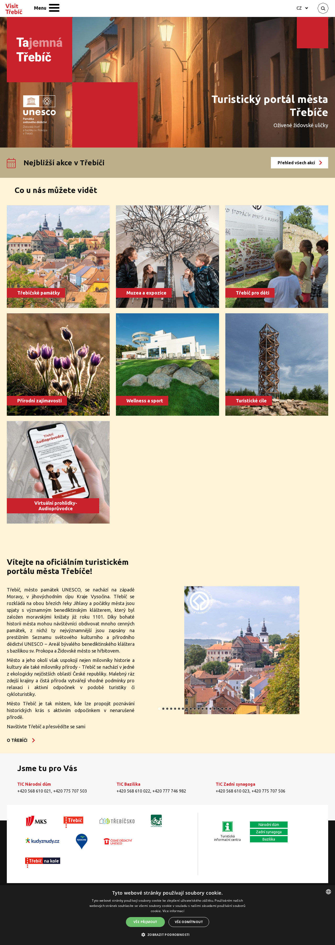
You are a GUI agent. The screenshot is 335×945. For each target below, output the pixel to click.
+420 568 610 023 (232, 791)
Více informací (173, 911)
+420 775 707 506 (268, 791)
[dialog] (167, 915)
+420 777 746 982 (169, 791)
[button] (167, 935)
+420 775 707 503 (70, 791)
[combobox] (328, 891)
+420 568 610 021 (34, 791)
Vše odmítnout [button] (189, 922)
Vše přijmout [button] (145, 922)
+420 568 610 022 (133, 791)
